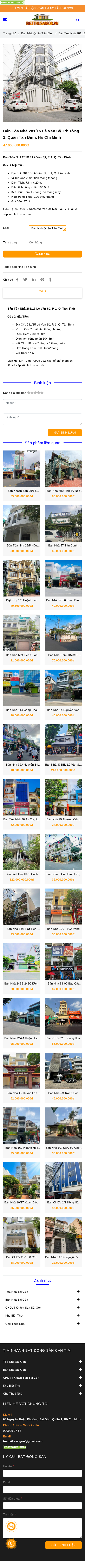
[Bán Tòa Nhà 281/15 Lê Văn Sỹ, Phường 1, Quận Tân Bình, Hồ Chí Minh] (12, 2)
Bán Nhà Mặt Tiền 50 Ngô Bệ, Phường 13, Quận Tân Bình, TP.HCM (63, 491)
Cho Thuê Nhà (15, 1323)
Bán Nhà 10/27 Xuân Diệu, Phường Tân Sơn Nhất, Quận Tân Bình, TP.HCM (21, 1203)
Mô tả (42, 291)
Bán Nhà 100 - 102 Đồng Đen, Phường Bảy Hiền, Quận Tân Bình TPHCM (63, 929)
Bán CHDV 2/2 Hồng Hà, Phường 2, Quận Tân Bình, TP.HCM (63, 1203)
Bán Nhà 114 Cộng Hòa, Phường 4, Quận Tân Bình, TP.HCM (22, 710)
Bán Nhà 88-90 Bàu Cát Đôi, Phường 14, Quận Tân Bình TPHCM (63, 984)
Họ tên (7, 1466)
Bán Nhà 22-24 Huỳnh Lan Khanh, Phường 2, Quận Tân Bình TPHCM (21, 1038)
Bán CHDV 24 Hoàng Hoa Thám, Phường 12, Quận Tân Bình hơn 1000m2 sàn (63, 1038)
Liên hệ (44, 253)
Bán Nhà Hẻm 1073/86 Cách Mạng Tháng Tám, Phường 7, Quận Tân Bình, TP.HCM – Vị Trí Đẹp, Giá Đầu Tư (63, 655)
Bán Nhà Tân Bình (24, 266)
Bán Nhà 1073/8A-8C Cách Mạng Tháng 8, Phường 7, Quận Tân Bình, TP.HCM (63, 1148)
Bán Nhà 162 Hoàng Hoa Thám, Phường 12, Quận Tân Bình (21, 1148)
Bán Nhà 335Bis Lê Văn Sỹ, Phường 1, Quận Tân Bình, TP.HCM (63, 765)
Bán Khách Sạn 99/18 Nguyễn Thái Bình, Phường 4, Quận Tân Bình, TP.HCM (22, 491)
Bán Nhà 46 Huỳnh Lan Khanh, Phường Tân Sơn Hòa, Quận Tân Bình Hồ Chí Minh (21, 1093)
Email (6, 1482)
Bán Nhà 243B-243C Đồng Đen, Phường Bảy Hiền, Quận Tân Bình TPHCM (21, 984)
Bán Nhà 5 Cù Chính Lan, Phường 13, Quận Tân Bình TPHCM (63, 874)
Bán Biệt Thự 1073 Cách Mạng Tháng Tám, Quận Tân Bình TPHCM (22, 874)
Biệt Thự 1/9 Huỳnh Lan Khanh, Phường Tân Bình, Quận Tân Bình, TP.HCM (22, 600)
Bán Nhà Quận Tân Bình (37, 33)
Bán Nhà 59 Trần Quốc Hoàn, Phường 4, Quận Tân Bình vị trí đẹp (63, 1093)
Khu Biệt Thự (13, 1315)
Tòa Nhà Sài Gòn (16, 1291)
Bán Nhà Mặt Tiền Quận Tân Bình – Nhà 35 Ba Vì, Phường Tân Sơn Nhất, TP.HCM (22, 655)
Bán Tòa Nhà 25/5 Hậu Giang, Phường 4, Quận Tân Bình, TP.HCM (22, 546)
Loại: (6, 227)
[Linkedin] (34, 280)
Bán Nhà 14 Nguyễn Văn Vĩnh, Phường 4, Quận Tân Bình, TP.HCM (63, 710)
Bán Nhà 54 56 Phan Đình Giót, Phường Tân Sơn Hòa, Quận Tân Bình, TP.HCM (63, 600)
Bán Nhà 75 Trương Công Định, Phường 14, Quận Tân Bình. (63, 820)
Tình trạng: (10, 242)
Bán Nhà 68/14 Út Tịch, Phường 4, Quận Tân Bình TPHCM (22, 929)
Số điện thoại (11, 1498)
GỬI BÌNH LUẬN (65, 432)
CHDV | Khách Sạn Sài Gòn (23, 1307)
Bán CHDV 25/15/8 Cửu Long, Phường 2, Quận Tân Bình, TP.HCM (22, 1257)
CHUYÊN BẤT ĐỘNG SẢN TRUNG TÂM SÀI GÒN (42, 8)
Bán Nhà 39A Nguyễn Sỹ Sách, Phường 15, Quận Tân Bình (22, 765)
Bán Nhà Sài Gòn (16, 1299)
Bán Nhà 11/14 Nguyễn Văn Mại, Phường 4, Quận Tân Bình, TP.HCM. (63, 1257)
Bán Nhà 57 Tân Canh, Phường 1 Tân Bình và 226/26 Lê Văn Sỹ (63, 546)
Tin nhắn (8, 1514)
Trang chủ (9, 33)
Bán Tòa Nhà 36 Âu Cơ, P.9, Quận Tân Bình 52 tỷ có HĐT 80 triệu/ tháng (21, 820)
